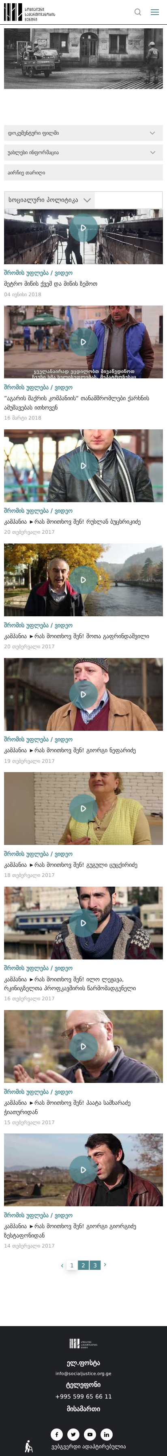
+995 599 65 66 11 (83, 1396)
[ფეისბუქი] (57, 1434)
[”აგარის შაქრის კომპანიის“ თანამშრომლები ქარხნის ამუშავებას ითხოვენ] (83, 342)
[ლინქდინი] (107, 1434)
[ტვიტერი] (73, 1434)
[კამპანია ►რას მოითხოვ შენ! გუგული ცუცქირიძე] (83, 808)
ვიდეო (64, 273)
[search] (138, 12)
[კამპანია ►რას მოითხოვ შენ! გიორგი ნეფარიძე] (83, 694)
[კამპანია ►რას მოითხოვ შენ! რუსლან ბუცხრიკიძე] (83, 465)
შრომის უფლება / (28, 273)
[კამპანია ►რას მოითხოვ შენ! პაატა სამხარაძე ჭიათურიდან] (83, 1046)
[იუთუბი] (90, 1434)
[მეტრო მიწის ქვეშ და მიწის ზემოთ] (83, 227)
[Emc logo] (21, 14)
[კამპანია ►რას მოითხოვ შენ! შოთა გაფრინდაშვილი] (83, 579)
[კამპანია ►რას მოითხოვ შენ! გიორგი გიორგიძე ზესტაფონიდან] (83, 1169)
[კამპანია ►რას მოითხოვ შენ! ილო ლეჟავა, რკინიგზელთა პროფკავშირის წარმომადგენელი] (83, 923)
